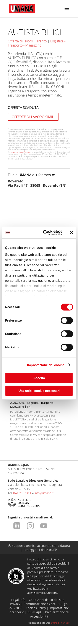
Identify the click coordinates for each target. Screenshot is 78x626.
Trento (42, 41)
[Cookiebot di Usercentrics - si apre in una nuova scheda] (45, 232)
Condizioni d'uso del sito (46, 600)
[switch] (67, 320)
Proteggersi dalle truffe (40, 550)
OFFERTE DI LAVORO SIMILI (33, 116)
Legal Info (18, 600)
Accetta (39, 378)
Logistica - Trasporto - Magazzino (36, 43)
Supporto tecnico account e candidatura (39, 546)
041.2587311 (22, 493)
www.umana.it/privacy (21, 151)
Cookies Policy (36, 608)
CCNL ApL (35, 612)
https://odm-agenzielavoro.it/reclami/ (42, 591)
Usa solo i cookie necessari (39, 391)
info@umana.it (44, 493)
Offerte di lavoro (20, 41)
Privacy (15, 604)
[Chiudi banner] (71, 232)
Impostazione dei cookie (45, 365)
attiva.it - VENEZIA (60, 622)
